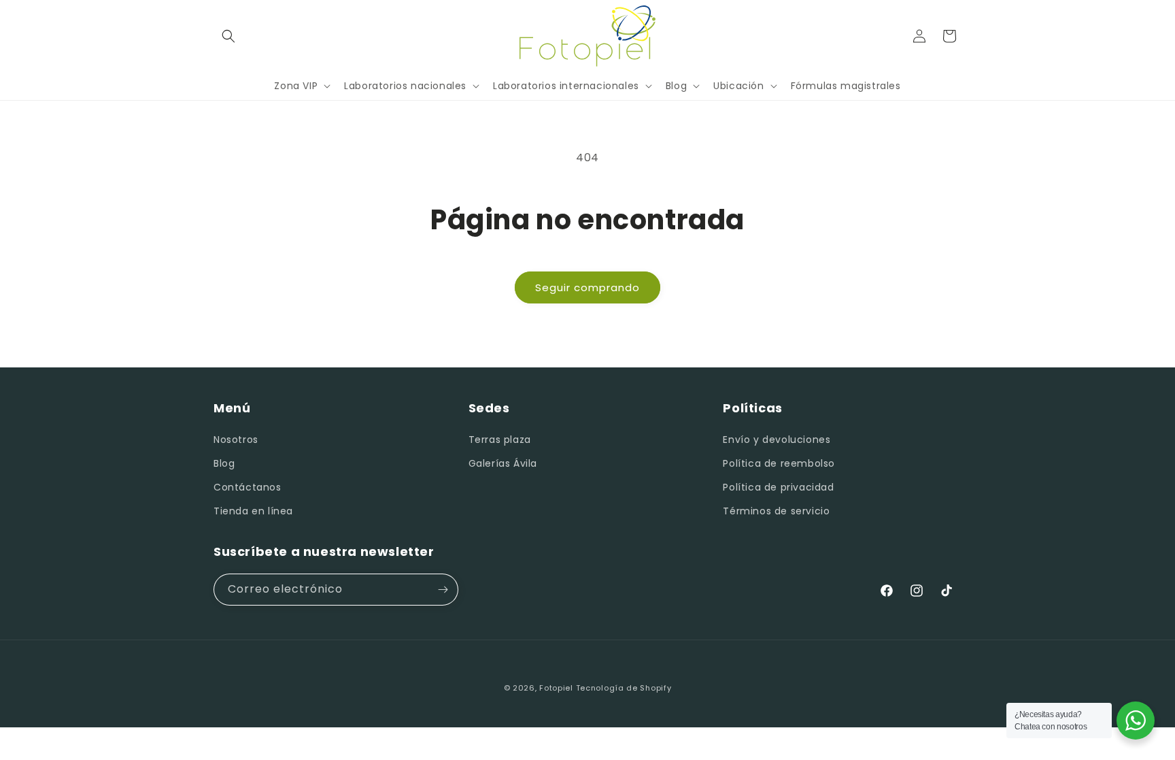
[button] (228, 36)
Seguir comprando (587, 287)
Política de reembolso (779, 463)
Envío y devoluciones (776, 439)
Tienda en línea (253, 511)
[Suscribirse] (443, 590)
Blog (224, 463)
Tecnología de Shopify (624, 687)
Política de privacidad (778, 487)
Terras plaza (500, 439)
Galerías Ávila (503, 463)
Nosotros (236, 439)
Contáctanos (248, 487)
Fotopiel (556, 687)
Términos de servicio (776, 511)
